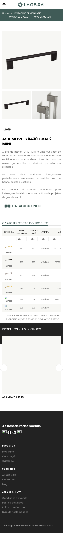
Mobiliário (8, 451)
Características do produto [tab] (25, 223)
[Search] (56, 5)
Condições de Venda (14, 498)
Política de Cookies (13, 507)
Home (5, 13)
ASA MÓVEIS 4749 (13, 397)
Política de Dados (12, 502)
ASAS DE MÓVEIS (42, 16)
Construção (9, 456)
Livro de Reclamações (15, 512)
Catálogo (8, 461)
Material (45, 232)
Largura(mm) (34, 232)
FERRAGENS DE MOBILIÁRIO (28, 13)
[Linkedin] (4, 432)
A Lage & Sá (9, 475)
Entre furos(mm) (22, 232)
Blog (4, 484)
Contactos (8, 479)
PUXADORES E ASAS (18, 16)
